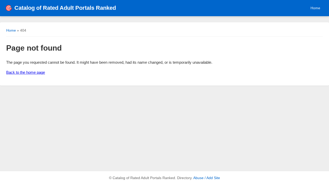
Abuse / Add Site (206, 178)
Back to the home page (25, 72)
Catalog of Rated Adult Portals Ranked (60, 8)
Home (315, 8)
